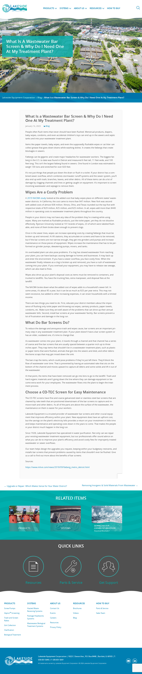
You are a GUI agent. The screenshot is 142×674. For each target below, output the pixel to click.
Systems (64, 8)
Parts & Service (102, 608)
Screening (11, 613)
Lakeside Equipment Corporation (18, 97)
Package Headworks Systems (35, 617)
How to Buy (113, 8)
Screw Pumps (9, 608)
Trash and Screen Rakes (11, 619)
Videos (76, 613)
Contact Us (54, 608)
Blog (39, 97)
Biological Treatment (12, 634)
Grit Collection (10, 625)
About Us (79, 8)
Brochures (77, 608)
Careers (53, 618)
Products (48, 8)
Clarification (9, 630)
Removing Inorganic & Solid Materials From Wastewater (110, 485)
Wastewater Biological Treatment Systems (36, 624)
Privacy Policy (55, 627)
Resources (96, 8)
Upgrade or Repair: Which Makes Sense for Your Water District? (35, 486)
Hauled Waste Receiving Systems (34, 609)
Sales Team (100, 613)
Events (53, 613)
